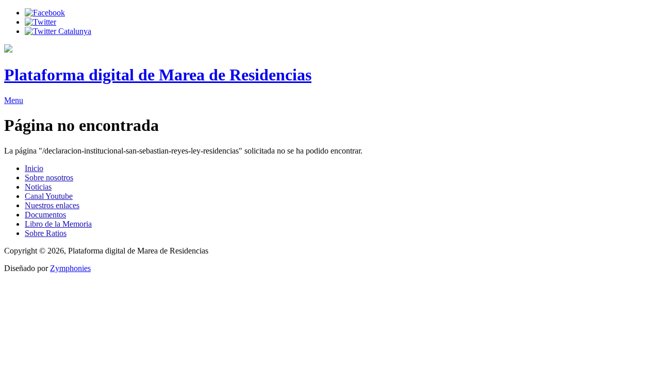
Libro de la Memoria (58, 224)
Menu (13, 100)
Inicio (34, 168)
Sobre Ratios (46, 233)
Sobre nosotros (49, 177)
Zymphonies (70, 268)
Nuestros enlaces (52, 205)
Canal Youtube (49, 196)
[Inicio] (8, 49)
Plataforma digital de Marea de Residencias (157, 74)
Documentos (45, 214)
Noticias (38, 186)
